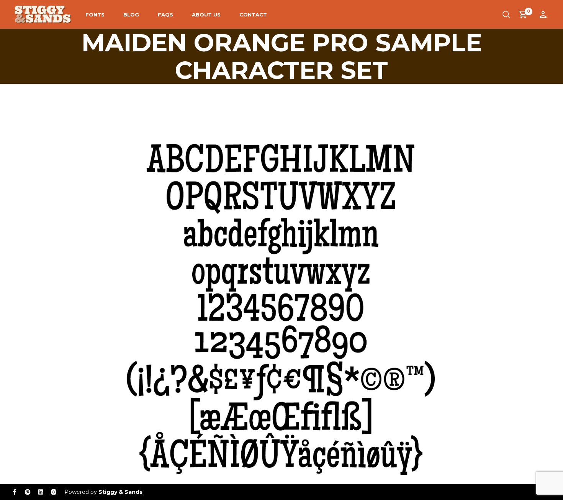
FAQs (165, 14)
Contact (253, 14)
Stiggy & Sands (120, 492)
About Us (206, 14)
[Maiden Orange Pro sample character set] (281, 279)
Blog (131, 14)
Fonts (95, 14)
